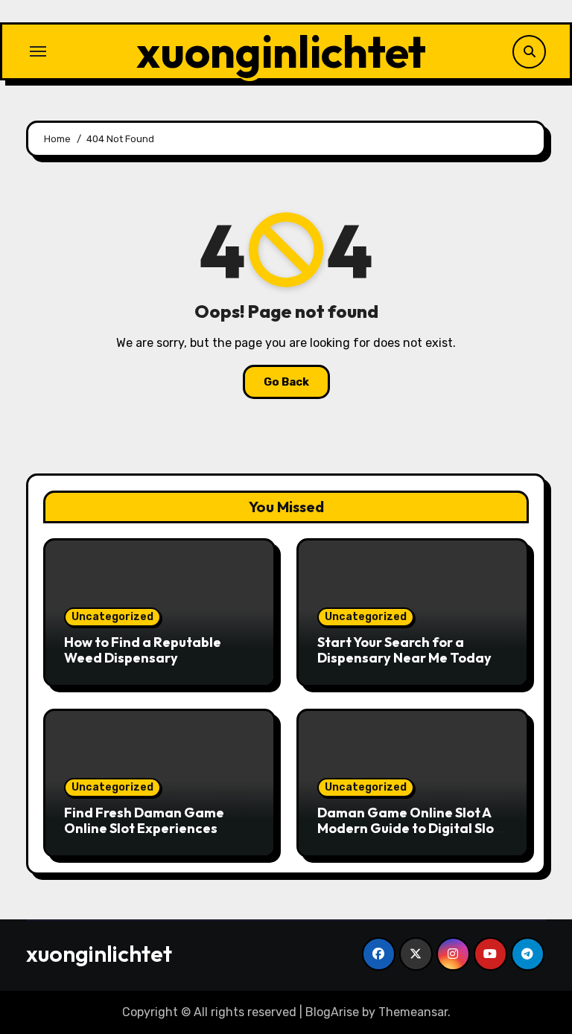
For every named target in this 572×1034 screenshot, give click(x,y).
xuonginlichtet (281, 51)
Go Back (286, 382)
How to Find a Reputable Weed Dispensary (142, 650)
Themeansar (413, 1012)
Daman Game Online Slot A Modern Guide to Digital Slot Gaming (408, 828)
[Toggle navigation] (38, 51)
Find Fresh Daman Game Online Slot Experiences (144, 820)
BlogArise (332, 1012)
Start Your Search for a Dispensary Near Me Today (404, 650)
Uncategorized (112, 616)
